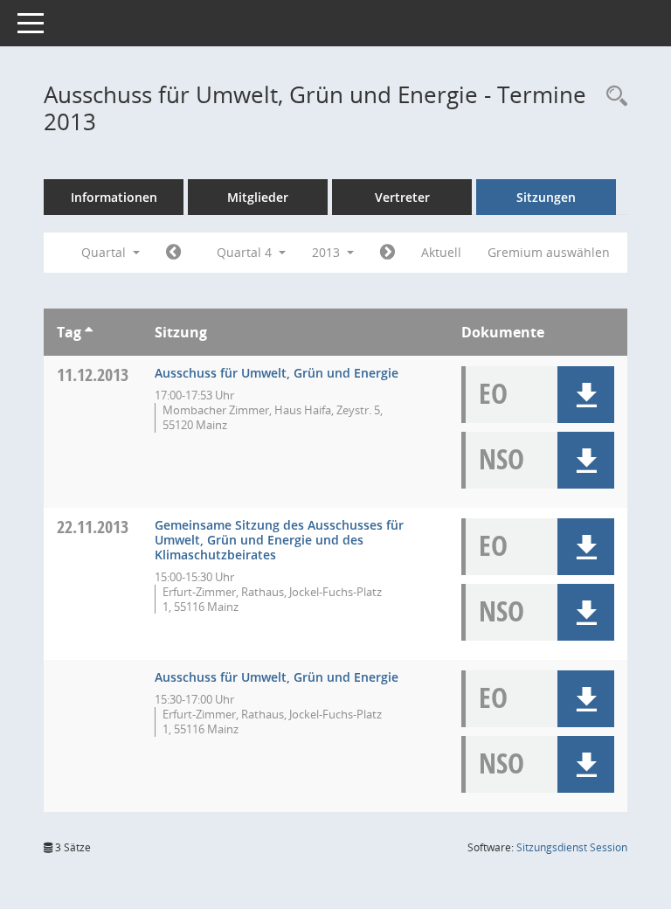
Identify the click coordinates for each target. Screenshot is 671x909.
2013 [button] (327, 252)
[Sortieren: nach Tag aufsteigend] (89, 332)
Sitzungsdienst (571, 847)
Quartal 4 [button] (246, 252)
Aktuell (441, 252)
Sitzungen (546, 197)
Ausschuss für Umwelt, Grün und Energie (276, 372)
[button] (585, 394)
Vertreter (402, 197)
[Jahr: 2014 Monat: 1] (387, 252)
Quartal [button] (105, 252)
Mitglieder (257, 197)
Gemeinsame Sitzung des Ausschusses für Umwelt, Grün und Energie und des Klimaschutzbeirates (279, 540)
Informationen (114, 197)
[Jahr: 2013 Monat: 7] (173, 252)
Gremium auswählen (549, 252)
